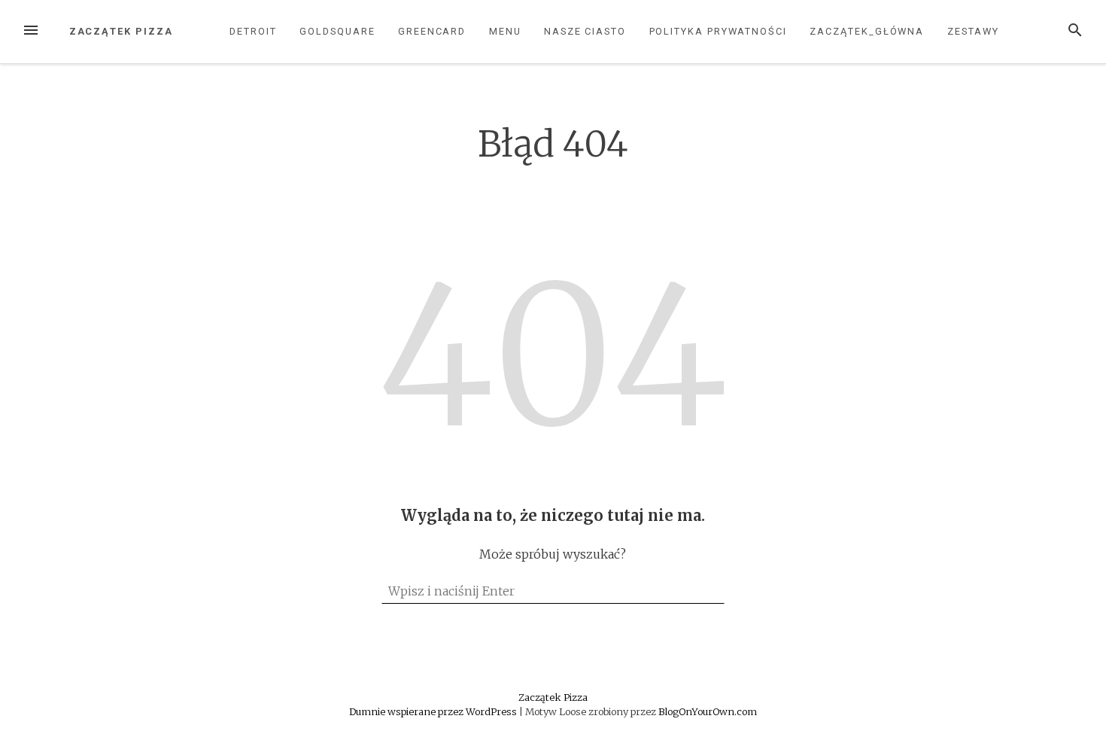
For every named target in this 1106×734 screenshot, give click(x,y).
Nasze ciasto (585, 31)
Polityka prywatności (718, 31)
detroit (252, 31)
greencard (432, 31)
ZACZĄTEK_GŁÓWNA (867, 31)
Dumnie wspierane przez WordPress (434, 711)
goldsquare (337, 31)
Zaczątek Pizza (121, 31)
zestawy (973, 31)
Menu (505, 31)
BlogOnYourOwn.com (707, 711)
